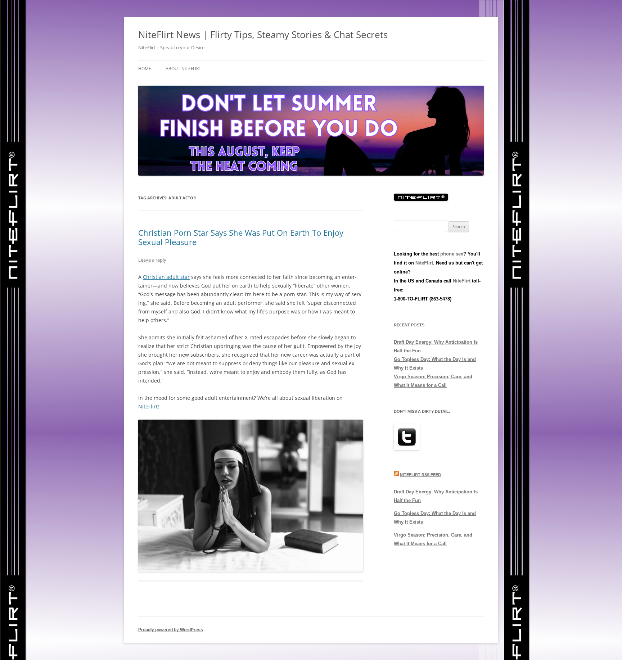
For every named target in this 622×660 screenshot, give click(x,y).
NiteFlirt (148, 406)
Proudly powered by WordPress (170, 629)
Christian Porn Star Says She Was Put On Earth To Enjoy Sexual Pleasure (240, 237)
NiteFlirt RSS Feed (420, 475)
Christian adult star (166, 277)
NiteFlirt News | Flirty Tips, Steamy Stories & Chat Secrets (263, 34)
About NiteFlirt (183, 68)
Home (144, 68)
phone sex (451, 254)
